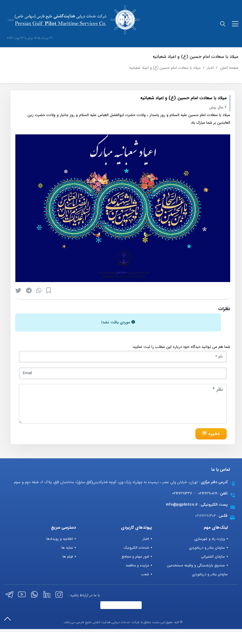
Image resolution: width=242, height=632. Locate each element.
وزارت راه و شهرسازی (209, 539)
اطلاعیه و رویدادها (59, 539)
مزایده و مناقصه (137, 565)
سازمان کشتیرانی (213, 556)
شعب (145, 574)
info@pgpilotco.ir (182, 504)
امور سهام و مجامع (135, 556)
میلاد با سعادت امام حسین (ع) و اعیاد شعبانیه (165, 68)
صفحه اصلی (229, 68)
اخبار (210, 68)
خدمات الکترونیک (136, 547)
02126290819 (207, 493)
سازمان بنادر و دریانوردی (207, 547)
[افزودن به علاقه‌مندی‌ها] (48, 290)
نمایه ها (67, 547)
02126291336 (182, 493)
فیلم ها (68, 556)
